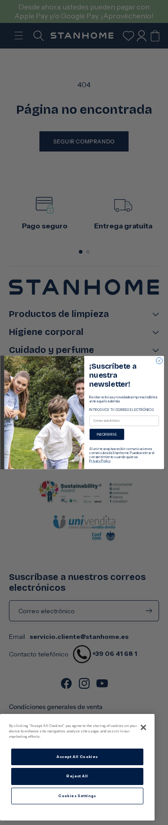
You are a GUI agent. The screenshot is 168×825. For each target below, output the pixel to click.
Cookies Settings (77, 796)
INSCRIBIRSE (106, 435)
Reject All (77, 776)
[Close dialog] (159, 360)
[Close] (143, 727)
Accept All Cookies (77, 756)
